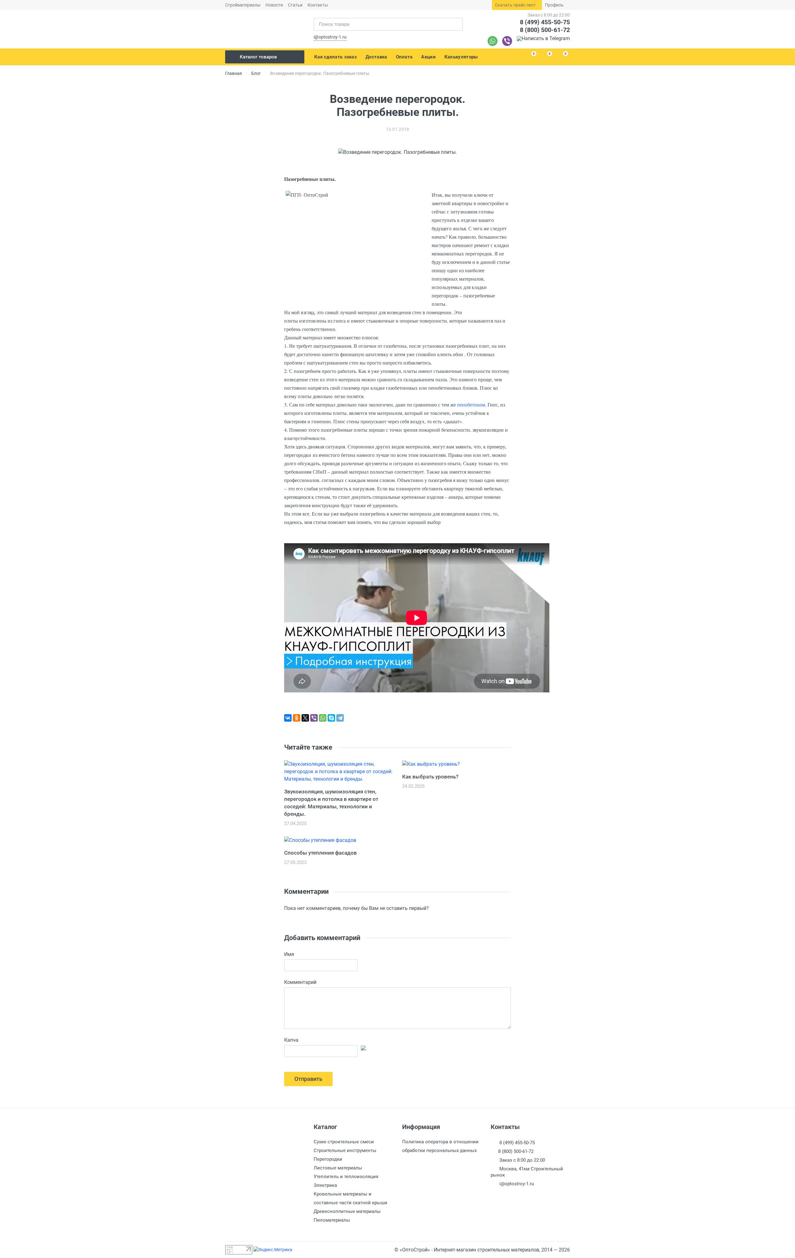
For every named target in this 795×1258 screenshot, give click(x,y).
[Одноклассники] (296, 718)
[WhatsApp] (322, 718)
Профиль (554, 4)
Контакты (317, 5)
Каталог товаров (258, 57)
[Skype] (331, 718)
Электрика (325, 1185)
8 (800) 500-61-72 (545, 30)
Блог (256, 73)
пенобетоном (471, 404)
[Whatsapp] (492, 41)
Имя (289, 954)
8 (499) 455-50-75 (545, 22)
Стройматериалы (243, 5)
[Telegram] (543, 41)
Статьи (295, 5)
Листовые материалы (338, 1168)
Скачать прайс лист (515, 4)
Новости (274, 5)
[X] (305, 718)
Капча (291, 1040)
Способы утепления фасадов (320, 853)
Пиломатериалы (332, 1220)
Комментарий (300, 982)
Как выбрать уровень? (430, 777)
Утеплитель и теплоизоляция (346, 1176)
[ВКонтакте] (288, 718)
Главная (233, 73)
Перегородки (328, 1159)
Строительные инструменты (345, 1150)
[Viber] (507, 41)
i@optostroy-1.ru (330, 36)
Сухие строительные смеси (344, 1142)
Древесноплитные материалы (347, 1211)
